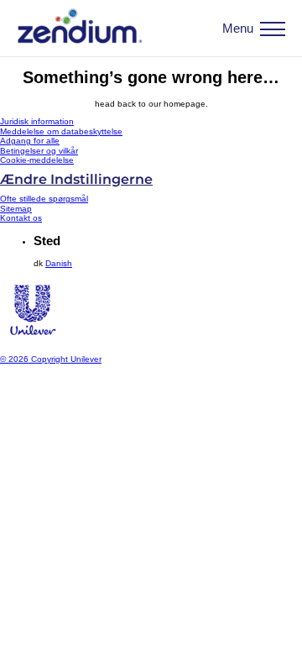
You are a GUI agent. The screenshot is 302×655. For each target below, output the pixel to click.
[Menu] (272, 28)
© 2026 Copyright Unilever (51, 359)
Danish (58, 263)
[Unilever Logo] (32, 340)
